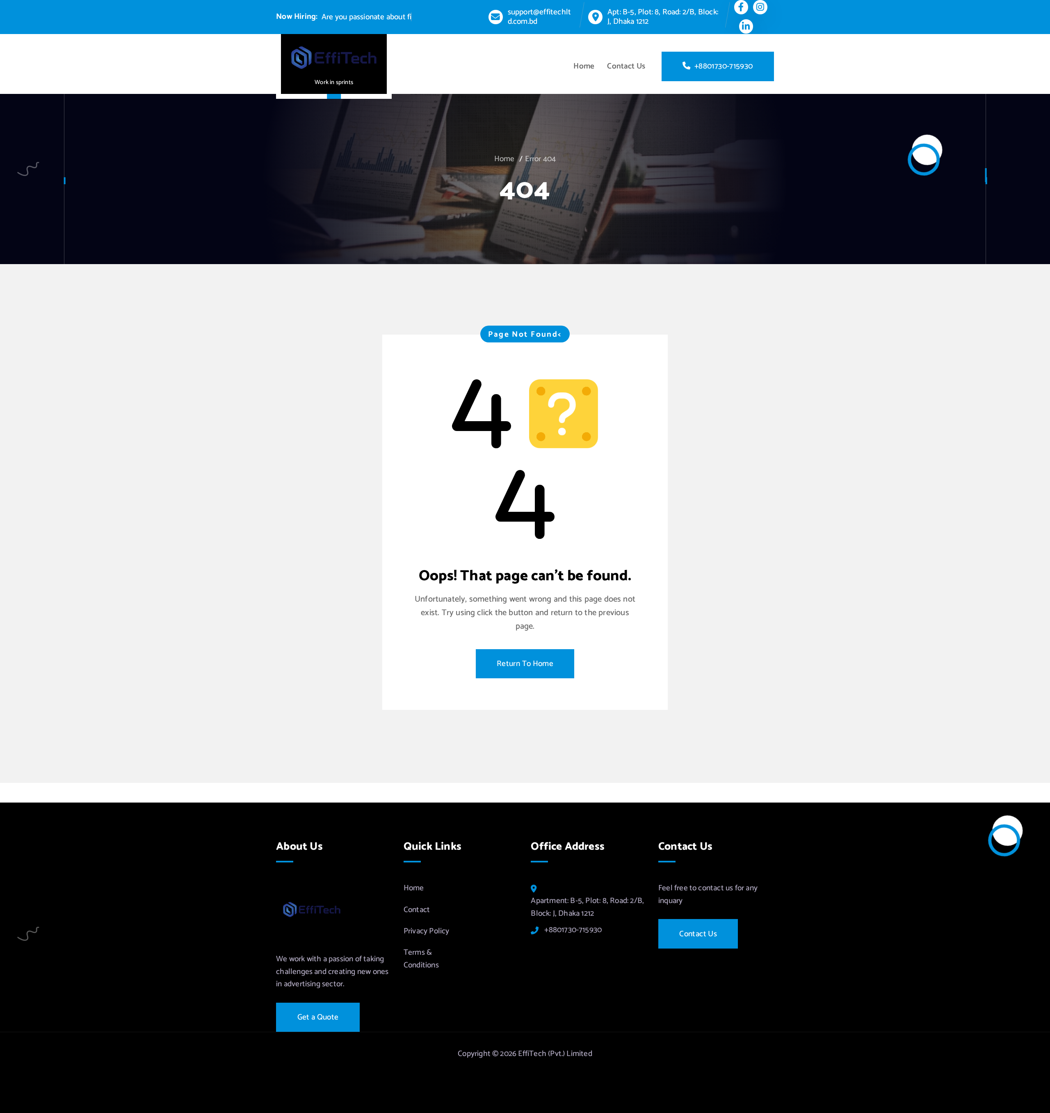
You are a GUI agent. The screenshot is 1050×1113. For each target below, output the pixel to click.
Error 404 (540, 159)
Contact (417, 909)
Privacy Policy (427, 931)
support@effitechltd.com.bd (539, 16)
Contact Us (626, 66)
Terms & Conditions (421, 959)
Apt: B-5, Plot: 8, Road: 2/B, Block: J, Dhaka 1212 (662, 16)
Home (583, 66)
